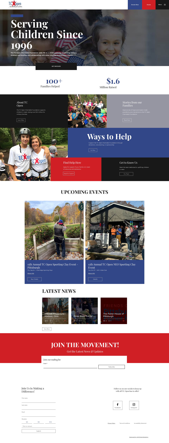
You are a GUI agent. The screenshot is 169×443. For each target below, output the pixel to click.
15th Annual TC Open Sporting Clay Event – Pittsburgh (52, 266)
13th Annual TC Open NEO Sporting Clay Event (111, 266)
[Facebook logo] (117, 404)
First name (25, 398)
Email (45, 363)
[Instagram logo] (134, 404)
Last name (24, 405)
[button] (160, 4)
